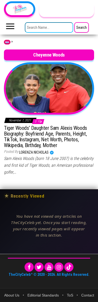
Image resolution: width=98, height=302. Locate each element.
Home (7, 42)
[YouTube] (49, 267)
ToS (70, 295)
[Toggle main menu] (10, 28)
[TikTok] (68, 267)
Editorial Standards (43, 295)
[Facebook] (29, 267)
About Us (11, 295)
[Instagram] (59, 267)
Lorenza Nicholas (34, 152)
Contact (87, 295)
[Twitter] (39, 267)
